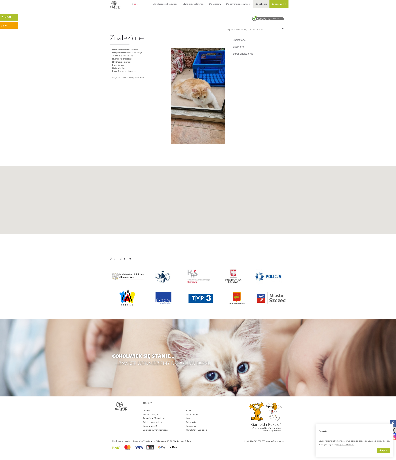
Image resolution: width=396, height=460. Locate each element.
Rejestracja (191, 422)
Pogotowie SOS (150, 425)
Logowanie (277, 3)
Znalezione (239, 39)
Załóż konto (261, 3)
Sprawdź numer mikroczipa (155, 429)
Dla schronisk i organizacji (238, 3)
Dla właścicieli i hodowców (165, 3)
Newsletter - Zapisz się (196, 429)
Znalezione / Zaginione (153, 418)
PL (132, 3)
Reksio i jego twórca (152, 422)
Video (189, 410)
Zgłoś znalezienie (243, 53)
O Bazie (146, 410)
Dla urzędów (215, 3)
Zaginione (239, 46)
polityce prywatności (345, 444)
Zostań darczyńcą (151, 414)
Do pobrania (192, 414)
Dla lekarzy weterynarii (193, 3)
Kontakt (189, 418)
